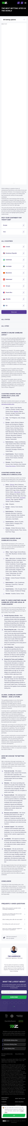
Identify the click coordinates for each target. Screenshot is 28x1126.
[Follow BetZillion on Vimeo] (15, 1002)
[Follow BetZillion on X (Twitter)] (4, 1002)
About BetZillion (20, 1098)
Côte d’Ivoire (17, 492)
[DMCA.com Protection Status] (6, 1120)
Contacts (18, 1105)
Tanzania (8, 499)
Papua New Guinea (11, 466)
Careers (3, 1101)
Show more (14, 312)
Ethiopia (12, 484)
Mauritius (16, 411)
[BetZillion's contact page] (23, 1002)
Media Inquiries (19, 1101)
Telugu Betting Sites (19, 1053)
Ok (14, 1115)
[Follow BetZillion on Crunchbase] (19, 1002)
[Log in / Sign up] (22, 3)
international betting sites (7, 404)
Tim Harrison (14, 956)
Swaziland (22, 497)
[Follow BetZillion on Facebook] (12, 1002)
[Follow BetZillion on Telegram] (8, 1002)
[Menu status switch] (25, 3)
